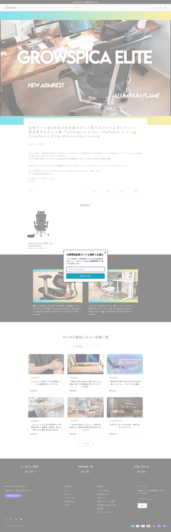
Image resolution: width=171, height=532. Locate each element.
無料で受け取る (85, 276)
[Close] (105, 252)
